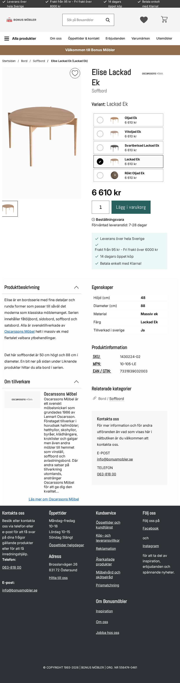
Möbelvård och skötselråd (108, 574)
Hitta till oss (58, 578)
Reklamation (106, 548)
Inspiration (104, 611)
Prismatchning (107, 585)
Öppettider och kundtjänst (108, 524)
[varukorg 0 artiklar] (164, 19)
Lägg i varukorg (131, 207)
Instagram (151, 546)
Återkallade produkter (105, 561)
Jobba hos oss (107, 633)
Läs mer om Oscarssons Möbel (54, 499)
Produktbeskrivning (22, 287)
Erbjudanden (115, 38)
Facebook (151, 529)
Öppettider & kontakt (83, 38)
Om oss (56, 38)
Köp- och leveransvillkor (108, 538)
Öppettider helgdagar (66, 545)
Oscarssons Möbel (19, 331)
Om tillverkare (17, 381)
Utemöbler (164, 38)
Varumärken (140, 38)
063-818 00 (106, 474)
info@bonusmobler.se (115, 459)
